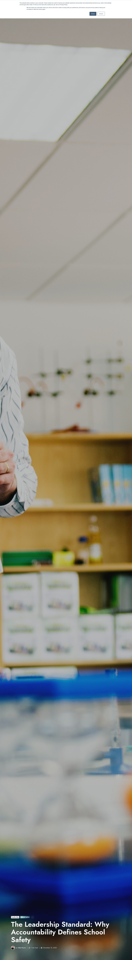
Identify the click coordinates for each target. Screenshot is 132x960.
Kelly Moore (22, 948)
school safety (25, 917)
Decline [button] (101, 14)
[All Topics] (32, 917)
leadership (15, 917)
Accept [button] (93, 14)
